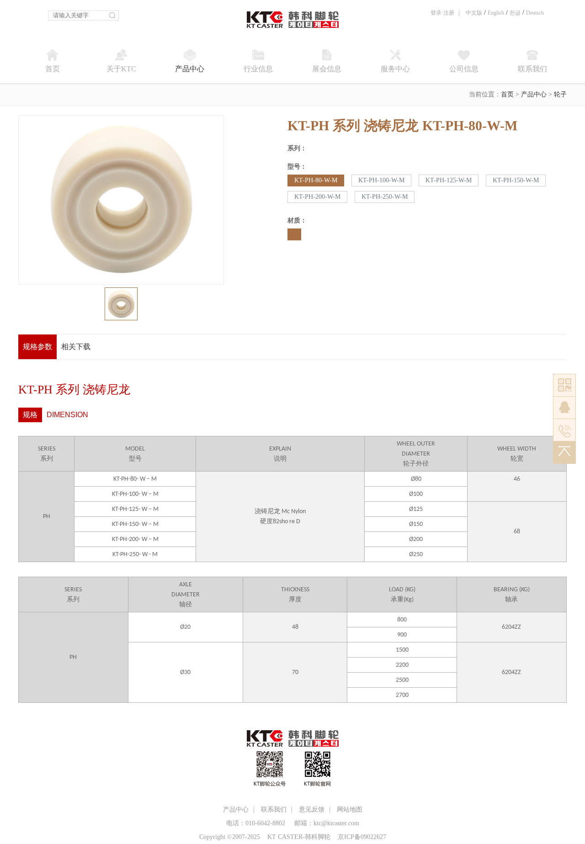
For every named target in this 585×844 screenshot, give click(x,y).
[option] (121, 200)
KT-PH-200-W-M (317, 196)
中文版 (474, 13)
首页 (507, 94)
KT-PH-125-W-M (448, 180)
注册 (448, 13)
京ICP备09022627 (362, 836)
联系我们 (274, 809)
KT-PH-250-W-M (385, 196)
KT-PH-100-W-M (381, 180)
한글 (515, 13)
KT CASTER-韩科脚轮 (298, 836)
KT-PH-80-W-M (315, 180)
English (496, 13)
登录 (436, 13)
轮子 (560, 94)
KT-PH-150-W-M (516, 180)
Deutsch (535, 13)
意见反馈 (311, 809)
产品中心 (534, 94)
